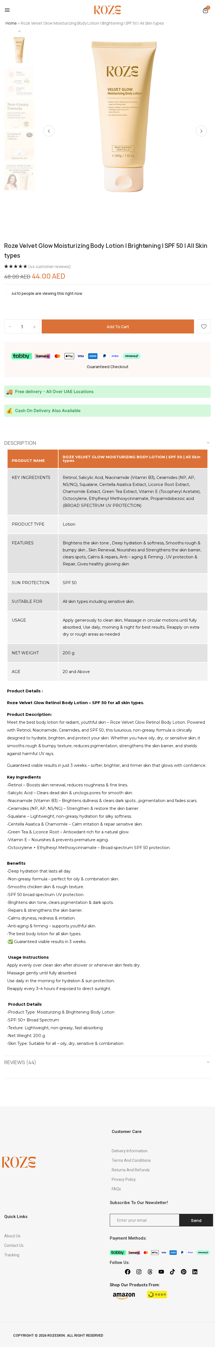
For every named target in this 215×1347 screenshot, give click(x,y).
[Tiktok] (172, 1271)
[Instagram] (138, 1271)
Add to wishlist (204, 326)
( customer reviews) (49, 266)
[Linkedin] (194, 1271)
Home (11, 23)
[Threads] (150, 1271)
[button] (205, 10)
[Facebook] (127, 1271)
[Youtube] (161, 1271)
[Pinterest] (183, 1271)
